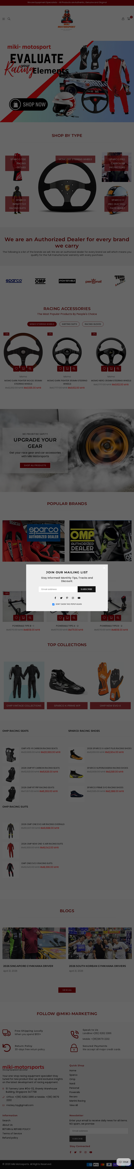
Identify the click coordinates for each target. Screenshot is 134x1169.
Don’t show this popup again (69, 604)
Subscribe (86, 589)
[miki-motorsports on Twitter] (61, 598)
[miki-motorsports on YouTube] (79, 598)
